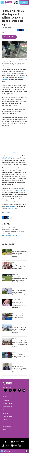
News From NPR (16, 300)
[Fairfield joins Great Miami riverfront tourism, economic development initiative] (7, 252)
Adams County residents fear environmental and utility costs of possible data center (19, 329)
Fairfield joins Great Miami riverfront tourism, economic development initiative (19, 253)
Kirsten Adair (6, 224)
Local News (15, 249)
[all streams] (27, 451)
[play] (2, 451)
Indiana (9, 212)
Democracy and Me (7, 416)
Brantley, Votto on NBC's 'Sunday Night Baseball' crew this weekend (19, 266)
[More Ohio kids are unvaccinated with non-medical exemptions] (7, 355)
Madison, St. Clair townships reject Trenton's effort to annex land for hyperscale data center (19, 279)
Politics (14, 338)
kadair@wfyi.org (7, 231)
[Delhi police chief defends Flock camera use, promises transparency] (7, 291)
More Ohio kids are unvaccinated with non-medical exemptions (18, 356)
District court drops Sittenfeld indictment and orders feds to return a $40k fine (19, 368)
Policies (5, 419)
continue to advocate (19, 190)
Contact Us (5, 413)
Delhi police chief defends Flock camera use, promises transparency (19, 292)
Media (13, 262)
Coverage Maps (7, 426)
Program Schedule (7, 403)
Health (14, 352)
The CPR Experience (8, 397)
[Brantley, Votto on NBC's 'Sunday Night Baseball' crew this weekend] (7, 265)
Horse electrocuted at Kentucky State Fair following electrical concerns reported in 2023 (19, 316)
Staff (4, 432)
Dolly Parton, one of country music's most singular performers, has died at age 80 (19, 304)
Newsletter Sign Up (7, 406)
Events (4, 410)
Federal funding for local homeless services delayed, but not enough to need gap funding (19, 343)
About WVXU (6, 400)
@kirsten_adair (5, 233)
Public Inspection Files (8, 423)
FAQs (4, 429)
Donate (24, 2)
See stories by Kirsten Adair (10, 235)
